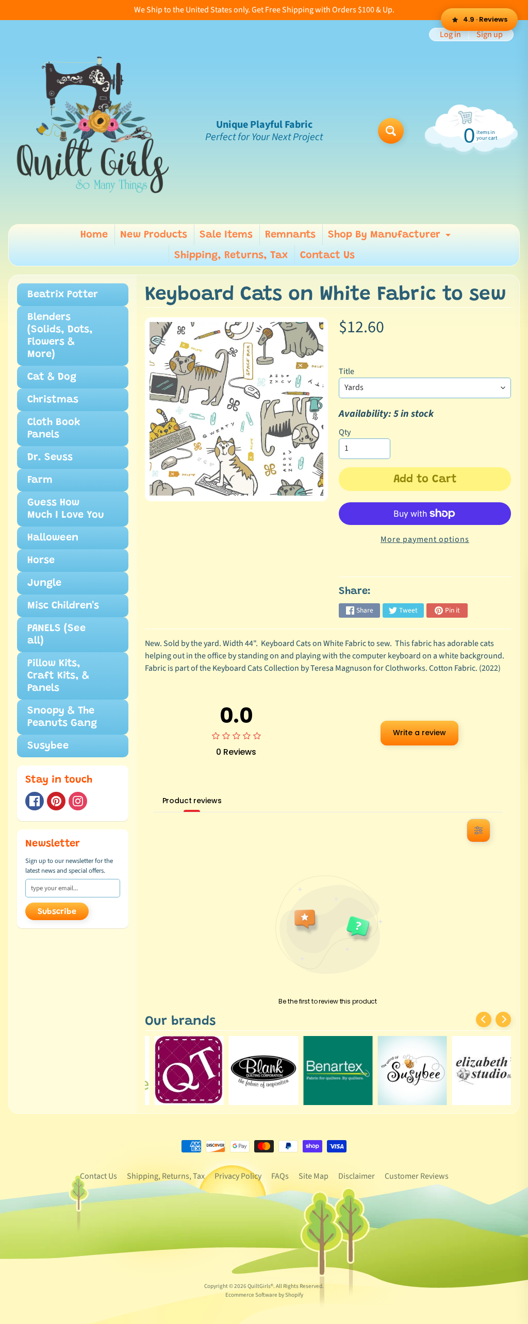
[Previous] (483, 1019)
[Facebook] (34, 801)
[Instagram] (78, 801)
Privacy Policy (237, 1176)
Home (94, 235)
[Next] (503, 1019)
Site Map (313, 1176)
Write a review (419, 732)
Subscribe (57, 912)
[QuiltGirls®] (93, 131)
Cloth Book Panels (53, 428)
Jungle (44, 583)
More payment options (425, 539)
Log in (450, 34)
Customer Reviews (417, 1176)
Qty (345, 432)
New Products (153, 235)
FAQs (280, 1176)
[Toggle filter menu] (478, 830)
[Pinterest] (56, 801)
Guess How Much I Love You (65, 509)
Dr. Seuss (50, 457)
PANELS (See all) (56, 634)
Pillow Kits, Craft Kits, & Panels (58, 675)
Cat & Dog (51, 377)
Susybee (48, 746)
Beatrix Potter (62, 295)
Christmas (52, 400)
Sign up (489, 34)
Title (346, 371)
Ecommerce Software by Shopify (264, 1295)
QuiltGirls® (260, 1286)
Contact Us (327, 255)
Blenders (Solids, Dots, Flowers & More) (60, 336)
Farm (40, 480)
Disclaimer (356, 1176)
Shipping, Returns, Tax (231, 255)
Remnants (290, 235)
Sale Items (226, 235)
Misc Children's (63, 606)
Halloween (52, 538)
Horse (41, 560)
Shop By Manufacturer (390, 237)
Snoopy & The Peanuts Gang (62, 717)
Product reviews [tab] (192, 800)
